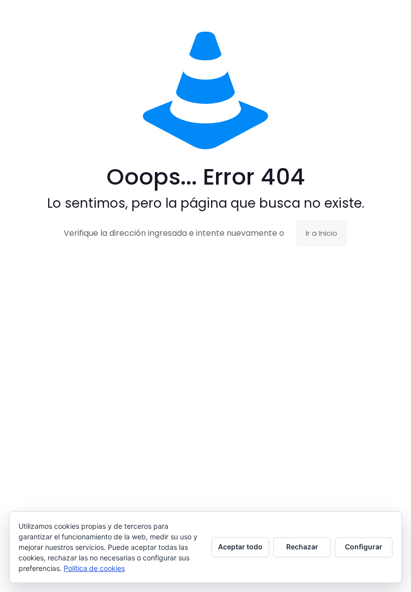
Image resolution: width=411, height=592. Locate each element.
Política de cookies (94, 568)
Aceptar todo (240, 546)
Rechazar (302, 546)
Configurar (363, 546)
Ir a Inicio (321, 233)
